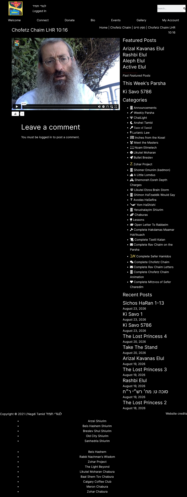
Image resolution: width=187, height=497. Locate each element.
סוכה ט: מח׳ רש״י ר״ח (145, 391)
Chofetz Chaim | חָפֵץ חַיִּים (127, 27)
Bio (93, 20)
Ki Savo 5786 (137, 91)
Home (103, 27)
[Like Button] (15, 114)
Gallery (141, 20)
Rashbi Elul (135, 55)
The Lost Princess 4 (145, 336)
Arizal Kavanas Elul (143, 48)
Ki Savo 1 (133, 314)
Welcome (14, 20)
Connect (43, 20)
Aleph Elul (134, 61)
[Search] (184, 8)
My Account (170, 20)
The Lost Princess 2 (145, 402)
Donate (70, 20)
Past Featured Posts (136, 75)
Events (116, 20)
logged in (45, 137)
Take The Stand (140, 347)
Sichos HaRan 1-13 (143, 303)
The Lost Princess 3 (145, 369)
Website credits (176, 413)
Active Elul (134, 67)
